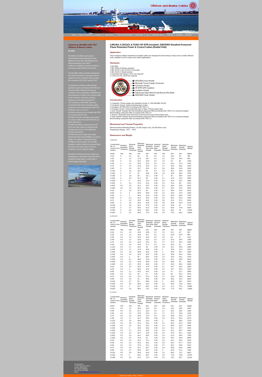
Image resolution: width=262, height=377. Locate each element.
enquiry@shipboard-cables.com (89, 372)
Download (139, 35)
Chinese (188, 35)
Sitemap (170, 35)
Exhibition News (158, 35)
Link (147, 35)
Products (98, 35)
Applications (109, 35)
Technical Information (125, 35)
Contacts (179, 35)
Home (74, 35)
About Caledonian (86, 35)
